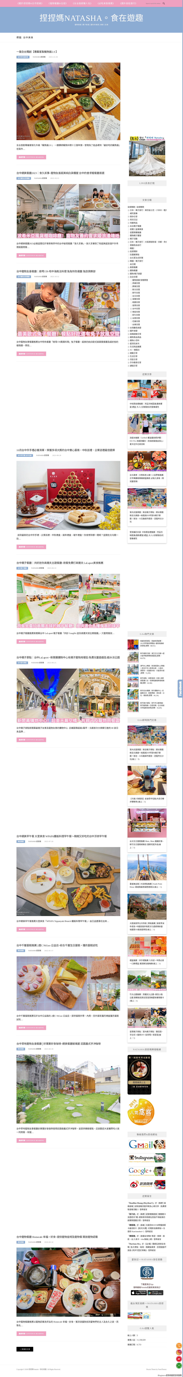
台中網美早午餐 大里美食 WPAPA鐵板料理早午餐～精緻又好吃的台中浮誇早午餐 (61, 836)
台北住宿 (136, 296)
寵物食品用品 (135, 337)
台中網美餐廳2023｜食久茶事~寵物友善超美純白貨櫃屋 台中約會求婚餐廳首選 (60, 173)
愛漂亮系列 (134, 344)
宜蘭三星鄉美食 (136, 229)
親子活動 (133, 239)
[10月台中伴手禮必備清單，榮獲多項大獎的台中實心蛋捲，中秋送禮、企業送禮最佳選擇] (68, 495)
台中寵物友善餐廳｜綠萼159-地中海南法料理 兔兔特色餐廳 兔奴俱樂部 (56, 271)
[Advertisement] (68, 407)
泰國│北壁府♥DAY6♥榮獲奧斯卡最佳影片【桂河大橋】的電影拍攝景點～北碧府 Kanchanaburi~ (147, 1228)
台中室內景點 (22, 662)
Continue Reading (35, 157)
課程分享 (133, 366)
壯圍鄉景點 (134, 255)
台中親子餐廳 (22, 568)
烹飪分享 (133, 359)
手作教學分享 (135, 363)
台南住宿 (136, 318)
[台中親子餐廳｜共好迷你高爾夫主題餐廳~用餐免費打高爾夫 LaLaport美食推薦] (68, 601)
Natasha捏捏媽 (39, 57)
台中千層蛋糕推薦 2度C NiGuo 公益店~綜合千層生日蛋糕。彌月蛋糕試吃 (57, 945)
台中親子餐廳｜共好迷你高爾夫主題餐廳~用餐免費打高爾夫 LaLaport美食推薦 (59, 563)
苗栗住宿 (136, 305)
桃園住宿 (136, 302)
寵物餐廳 (133, 271)
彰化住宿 (136, 315)
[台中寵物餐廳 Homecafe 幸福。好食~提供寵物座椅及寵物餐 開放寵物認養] (68, 1282)
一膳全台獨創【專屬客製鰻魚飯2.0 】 (37, 51)
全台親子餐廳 (135, 226)
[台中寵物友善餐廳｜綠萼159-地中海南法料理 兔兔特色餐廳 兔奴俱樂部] (68, 309)
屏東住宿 (136, 286)
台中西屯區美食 (23, 57)
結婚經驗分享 (135, 334)
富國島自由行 (135, 245)
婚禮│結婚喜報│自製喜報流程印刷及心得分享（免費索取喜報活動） (147, 1206)
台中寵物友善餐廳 (24, 178)
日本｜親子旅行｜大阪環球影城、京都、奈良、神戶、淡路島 (155, 242)
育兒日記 (133, 220)
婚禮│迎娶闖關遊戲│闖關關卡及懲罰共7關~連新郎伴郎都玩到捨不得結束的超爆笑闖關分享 (147, 1217)
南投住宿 (136, 312)
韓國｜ (133, 248)
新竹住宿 (136, 293)
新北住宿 (136, 290)
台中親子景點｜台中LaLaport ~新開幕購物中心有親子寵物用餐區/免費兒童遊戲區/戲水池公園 (68, 657)
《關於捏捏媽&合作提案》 (30, 3)
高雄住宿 (136, 283)
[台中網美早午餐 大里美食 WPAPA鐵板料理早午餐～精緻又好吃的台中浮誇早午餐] (68, 881)
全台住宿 (133, 277)
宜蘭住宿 (136, 299)
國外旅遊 (133, 331)
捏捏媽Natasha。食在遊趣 (91, 18)
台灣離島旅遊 (135, 328)
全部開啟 (131, 207)
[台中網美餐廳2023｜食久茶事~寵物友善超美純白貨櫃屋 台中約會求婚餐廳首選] (68, 211)
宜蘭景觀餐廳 (135, 232)
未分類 (133, 264)
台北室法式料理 (136, 258)
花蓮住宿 (136, 321)
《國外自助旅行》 (128, 3)
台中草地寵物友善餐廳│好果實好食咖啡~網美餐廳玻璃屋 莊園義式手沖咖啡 (58, 1043)
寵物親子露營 (135, 236)
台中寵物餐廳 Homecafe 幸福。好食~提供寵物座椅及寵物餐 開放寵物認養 (57, 1237)
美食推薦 (21, 841)
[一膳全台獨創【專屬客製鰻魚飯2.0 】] (68, 101)
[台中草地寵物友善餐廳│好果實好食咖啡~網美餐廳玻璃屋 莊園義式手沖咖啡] (68, 1089)
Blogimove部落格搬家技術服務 (170, 1375)
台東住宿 (136, 325)
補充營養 (133, 213)
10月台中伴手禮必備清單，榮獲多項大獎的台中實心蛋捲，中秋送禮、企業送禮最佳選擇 (65, 450)
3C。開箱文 (135, 350)
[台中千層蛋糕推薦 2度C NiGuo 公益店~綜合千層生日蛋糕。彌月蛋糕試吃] (68, 983)
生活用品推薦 (135, 347)
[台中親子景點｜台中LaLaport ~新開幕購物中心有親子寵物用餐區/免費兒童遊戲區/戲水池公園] (68, 695)
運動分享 (133, 353)
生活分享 (133, 356)
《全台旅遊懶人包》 (82, 3)
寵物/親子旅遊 (136, 274)
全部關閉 (140, 207)
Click (180, 689)
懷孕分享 (133, 217)
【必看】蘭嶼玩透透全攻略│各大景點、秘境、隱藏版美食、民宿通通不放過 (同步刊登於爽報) (147, 1247)
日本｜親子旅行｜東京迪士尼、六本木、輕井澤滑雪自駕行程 (155, 210)
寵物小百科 (134, 340)
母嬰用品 (133, 223)
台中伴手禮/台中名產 (25, 455)
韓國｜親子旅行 (136, 261)
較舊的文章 (26, 1349)
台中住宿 (136, 309)
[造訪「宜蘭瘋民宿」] (139, 1317)
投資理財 (133, 251)
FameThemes (162, 1369)
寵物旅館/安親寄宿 (140, 280)
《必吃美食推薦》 (106, 3)
